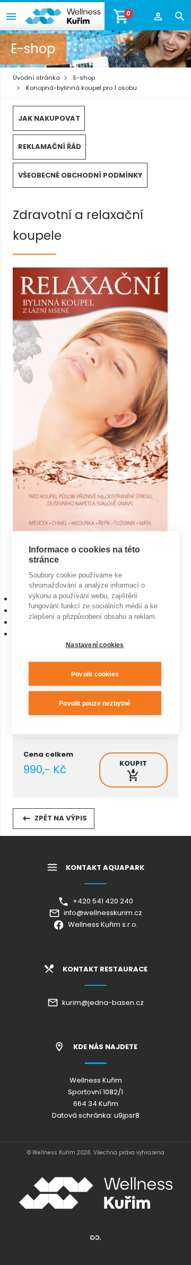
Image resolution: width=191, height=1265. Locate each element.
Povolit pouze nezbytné (95, 703)
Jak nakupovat (49, 118)
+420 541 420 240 (101, 901)
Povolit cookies (95, 673)
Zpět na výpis (60, 818)
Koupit (133, 763)
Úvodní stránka (36, 77)
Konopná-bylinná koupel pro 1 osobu (81, 87)
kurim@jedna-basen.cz (101, 1003)
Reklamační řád (49, 146)
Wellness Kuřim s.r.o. (101, 924)
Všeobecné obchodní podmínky (80, 175)
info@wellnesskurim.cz (101, 913)
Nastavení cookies (95, 644)
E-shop (84, 77)
